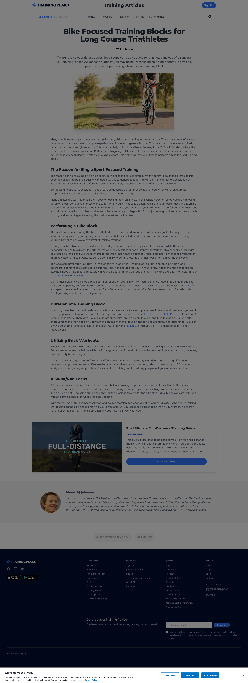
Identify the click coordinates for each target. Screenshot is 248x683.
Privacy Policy (91, 680)
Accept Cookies (210, 675)
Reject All (190, 675)
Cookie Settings (170, 675)
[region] (124, 675)
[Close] (243, 675)
